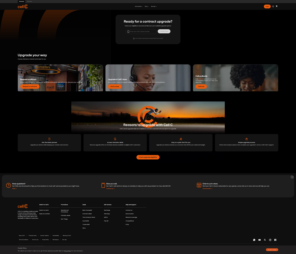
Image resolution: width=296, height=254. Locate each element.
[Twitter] (265, 240)
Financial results (33, 235)
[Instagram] (270, 240)
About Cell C (22, 235)
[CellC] (23, 6)
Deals (84, 205)
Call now (201, 86)
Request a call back (30, 86)
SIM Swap (107, 214)
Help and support (131, 205)
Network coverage (131, 217)
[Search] (273, 6)
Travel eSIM (85, 224)
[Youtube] (259, 240)
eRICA (106, 217)
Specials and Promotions (65, 211)
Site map (64, 239)
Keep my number (44, 214)
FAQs (13, 188)
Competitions (130, 221)
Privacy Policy (45, 239)
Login (267, 6)
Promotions (64, 205)
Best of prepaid (87, 210)
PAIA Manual (56, 239)
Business (29, 1)
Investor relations (44, 235)
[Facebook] (275, 240)
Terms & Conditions (23, 239)
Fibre (84, 228)
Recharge (107, 210)
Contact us (109, 188)
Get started (138, 6)
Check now (164, 31)
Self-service (107, 205)
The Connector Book (88, 217)
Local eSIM (85, 221)
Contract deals (87, 214)
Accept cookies (272, 249)
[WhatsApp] (254, 240)
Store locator (207, 188)
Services (153, 6)
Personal (21, 1)
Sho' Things (64, 219)
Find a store (115, 86)
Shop (146, 6)
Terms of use (35, 239)
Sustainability (56, 235)
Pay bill (106, 221)
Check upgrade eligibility (148, 157)
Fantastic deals (65, 215)
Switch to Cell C (44, 205)
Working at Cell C (67, 235)
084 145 (201, 79)
